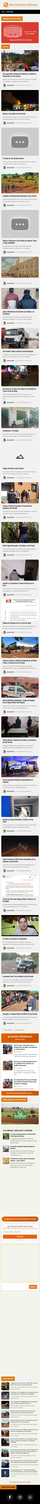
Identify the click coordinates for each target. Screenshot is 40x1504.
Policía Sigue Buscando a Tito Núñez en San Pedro (19, 545)
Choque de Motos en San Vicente (13, 468)
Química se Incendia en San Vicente (14, 113)
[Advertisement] (20, 1193)
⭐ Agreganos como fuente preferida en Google (20, 1219)
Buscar (33, 1287)
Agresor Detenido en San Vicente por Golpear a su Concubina (18, 312)
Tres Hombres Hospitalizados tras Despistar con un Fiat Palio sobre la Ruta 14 (24, 1402)
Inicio (3, 12)
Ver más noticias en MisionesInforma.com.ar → (20, 1093)
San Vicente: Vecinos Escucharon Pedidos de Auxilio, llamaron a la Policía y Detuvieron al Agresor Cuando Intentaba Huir (24, 1451)
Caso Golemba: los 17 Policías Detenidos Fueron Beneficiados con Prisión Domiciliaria (24, 1470)
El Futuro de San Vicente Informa (13, 158)
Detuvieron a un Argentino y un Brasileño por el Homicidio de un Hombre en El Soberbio (24, 1393)
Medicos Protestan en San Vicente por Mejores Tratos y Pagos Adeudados (20, 241)
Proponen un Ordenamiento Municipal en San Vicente (19, 196)
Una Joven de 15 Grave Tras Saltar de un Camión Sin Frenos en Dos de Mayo (19, 389)
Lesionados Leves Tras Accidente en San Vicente (18, 976)
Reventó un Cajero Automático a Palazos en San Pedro (18, 820)
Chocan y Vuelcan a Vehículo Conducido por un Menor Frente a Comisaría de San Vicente (20, 661)
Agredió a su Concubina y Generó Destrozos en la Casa (18, 584)
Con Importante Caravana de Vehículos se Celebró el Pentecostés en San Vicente (19, 74)
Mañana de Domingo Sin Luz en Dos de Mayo (17, 623)
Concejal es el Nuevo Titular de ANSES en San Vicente (20, 1014)
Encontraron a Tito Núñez (11, 430)
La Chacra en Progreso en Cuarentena (15, 938)
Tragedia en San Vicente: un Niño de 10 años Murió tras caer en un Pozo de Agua (24, 1384)
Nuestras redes (9, 12)
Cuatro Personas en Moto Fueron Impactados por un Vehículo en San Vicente (19, 860)
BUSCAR (20, 1236)
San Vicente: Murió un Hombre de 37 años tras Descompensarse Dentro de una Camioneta (24, 1461)
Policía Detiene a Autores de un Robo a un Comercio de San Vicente (19, 741)
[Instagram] (20, 1497)
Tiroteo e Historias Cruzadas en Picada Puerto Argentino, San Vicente (17, 507)
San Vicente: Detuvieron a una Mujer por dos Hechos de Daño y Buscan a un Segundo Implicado (24, 1440)
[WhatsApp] (30, 1497)
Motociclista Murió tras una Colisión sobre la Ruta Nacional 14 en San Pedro (24, 1421)
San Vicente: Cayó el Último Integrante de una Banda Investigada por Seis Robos (24, 1430)
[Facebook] (9, 1497)
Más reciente (8, 1030)
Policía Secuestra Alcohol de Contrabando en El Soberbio (18, 780)
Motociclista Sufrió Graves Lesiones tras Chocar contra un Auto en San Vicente (23, 1411)
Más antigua (19, 1030)
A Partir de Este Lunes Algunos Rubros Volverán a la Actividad (19, 900)
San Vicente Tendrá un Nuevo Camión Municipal (18, 351)
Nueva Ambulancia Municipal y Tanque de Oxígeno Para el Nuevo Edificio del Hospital (19, 701)
